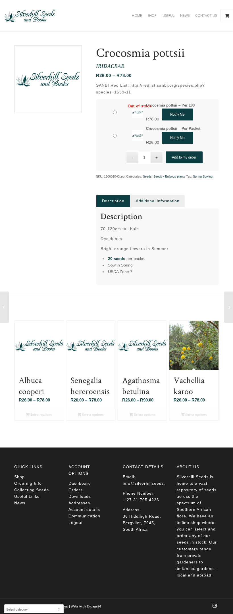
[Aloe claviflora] (228, 307)
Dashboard (79, 483)
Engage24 (94, 606)
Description (113, 201)
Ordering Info (28, 483)
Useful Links (26, 496)
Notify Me (177, 114)
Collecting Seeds (31, 490)
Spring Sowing (203, 176)
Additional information (158, 201)
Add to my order (184, 157)
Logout (75, 522)
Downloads (79, 496)
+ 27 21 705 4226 (141, 500)
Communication (84, 516)
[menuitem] (137, 15)
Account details (84, 509)
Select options (41, 414)
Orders (75, 490)
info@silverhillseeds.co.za (149, 483)
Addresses (79, 503)
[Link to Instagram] (214, 607)
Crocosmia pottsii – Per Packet (173, 128)
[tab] (113, 201)
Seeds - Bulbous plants (169, 176)
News (19, 503)
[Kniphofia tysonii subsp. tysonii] (4, 307)
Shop (19, 476)
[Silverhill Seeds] (29, 15)
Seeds (147, 176)
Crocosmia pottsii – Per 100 (170, 105)
